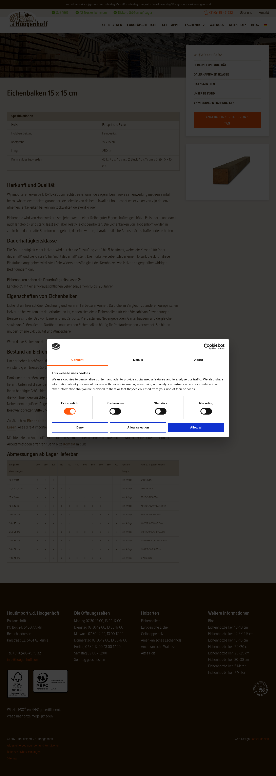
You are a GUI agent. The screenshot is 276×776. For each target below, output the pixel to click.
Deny (80, 427)
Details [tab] (138, 359)
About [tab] (198, 359)
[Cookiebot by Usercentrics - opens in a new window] (206, 346)
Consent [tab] (77, 359)
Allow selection (138, 427)
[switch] (115, 411)
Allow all (196, 427)
